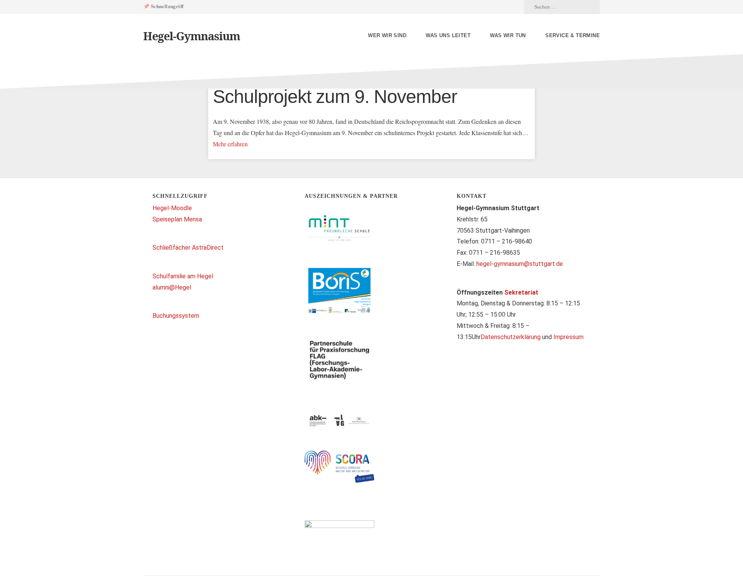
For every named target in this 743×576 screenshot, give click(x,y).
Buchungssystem (175, 315)
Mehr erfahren (230, 144)
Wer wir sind (387, 35)
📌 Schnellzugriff (163, 6)
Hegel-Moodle (172, 208)
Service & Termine (572, 35)
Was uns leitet (448, 35)
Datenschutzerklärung (511, 337)
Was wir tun (508, 35)
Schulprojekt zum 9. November (335, 96)
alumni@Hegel (171, 287)
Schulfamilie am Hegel (182, 276)
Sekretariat (521, 292)
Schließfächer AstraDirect (188, 247)
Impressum (568, 337)
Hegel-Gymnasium (191, 35)
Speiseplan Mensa (177, 219)
